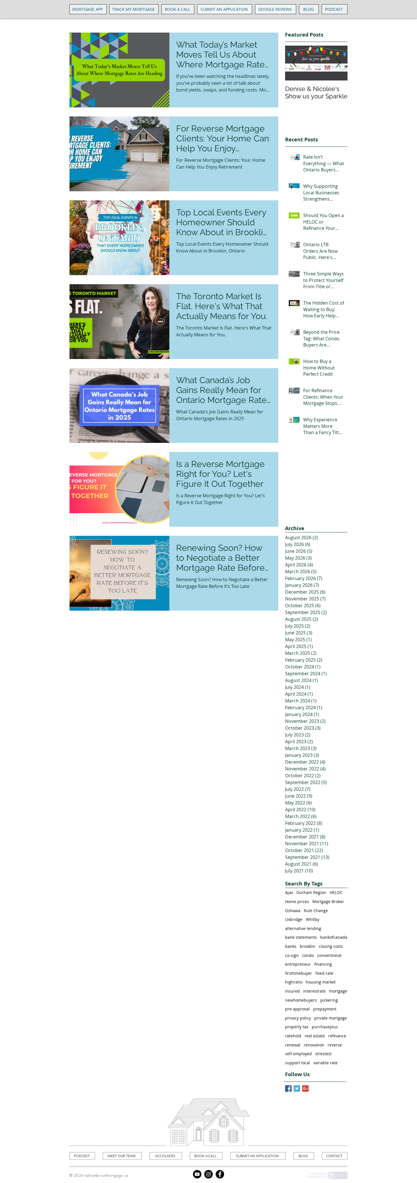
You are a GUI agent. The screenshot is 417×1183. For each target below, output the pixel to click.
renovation (314, 1045)
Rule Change (316, 910)
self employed (298, 1053)
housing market (321, 982)
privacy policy (298, 1018)
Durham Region (311, 892)
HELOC (336, 892)
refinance (337, 1035)
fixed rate (324, 973)
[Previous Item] (294, 63)
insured (292, 991)
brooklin (307, 946)
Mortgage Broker (328, 901)
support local (297, 1062)
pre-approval (297, 1009)
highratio (293, 982)
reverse (335, 1045)
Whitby (312, 919)
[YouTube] (197, 1174)
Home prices (297, 901)
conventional (329, 955)
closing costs (331, 946)
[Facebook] (220, 1174)
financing (323, 964)
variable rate (325, 1062)
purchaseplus (325, 1026)
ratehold (293, 1035)
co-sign (292, 955)
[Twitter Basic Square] (297, 1088)
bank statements (301, 937)
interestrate (314, 991)
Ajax (289, 892)
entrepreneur (298, 964)
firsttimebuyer (298, 973)
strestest (323, 1053)
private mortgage (330, 1018)
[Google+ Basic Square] (305, 1088)
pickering (329, 1000)
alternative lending (303, 928)
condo (308, 955)
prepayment (324, 1009)
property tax (296, 1026)
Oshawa (292, 910)
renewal (292, 1045)
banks (290, 946)
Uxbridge (293, 919)
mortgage (338, 991)
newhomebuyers (301, 1000)
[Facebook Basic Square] (288, 1088)
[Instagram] (208, 1174)
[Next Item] (338, 63)
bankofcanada (333, 937)
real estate (315, 1035)
